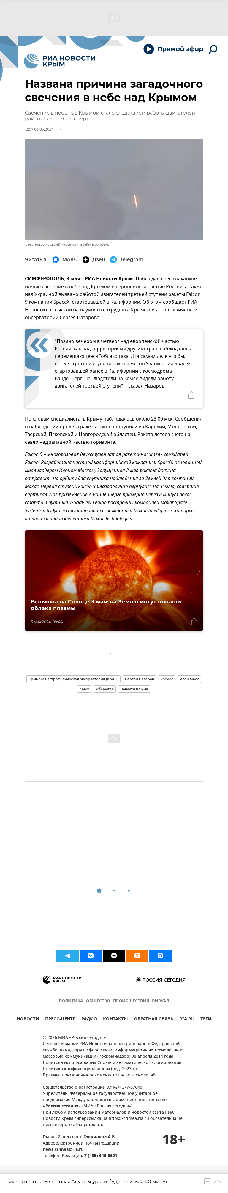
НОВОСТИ (28, 1019)
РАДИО (89, 1019)
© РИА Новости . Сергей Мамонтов (50, 244)
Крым (84, 689)
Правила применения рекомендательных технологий (99, 1075)
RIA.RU (186, 1019)
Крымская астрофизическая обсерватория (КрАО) (73, 679)
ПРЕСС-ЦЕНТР (60, 1019)
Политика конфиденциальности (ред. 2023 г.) (90, 1069)
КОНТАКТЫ (115, 1019)
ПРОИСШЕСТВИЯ (131, 1001)
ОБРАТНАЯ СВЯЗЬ (153, 1019)
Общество (105, 689)
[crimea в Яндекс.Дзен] (114, 956)
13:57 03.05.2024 (39, 129)
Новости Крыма (134, 689)
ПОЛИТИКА (71, 1001)
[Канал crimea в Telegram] (67, 956)
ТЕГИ (205, 1019)
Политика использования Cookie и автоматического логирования (112, 1062)
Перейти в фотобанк (94, 244)
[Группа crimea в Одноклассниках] (137, 956)
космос (167, 679)
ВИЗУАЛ (160, 1001)
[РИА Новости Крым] (59, 61)
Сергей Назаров (139, 679)
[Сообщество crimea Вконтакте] (91, 956)
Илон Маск (189, 679)
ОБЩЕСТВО (98, 1001)
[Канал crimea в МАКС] (160, 956)
